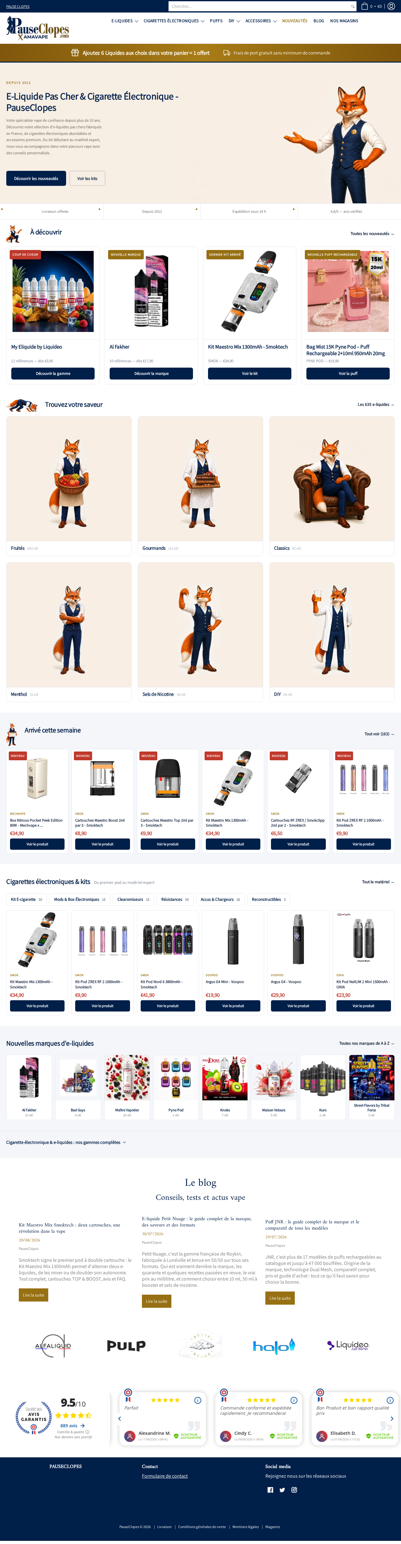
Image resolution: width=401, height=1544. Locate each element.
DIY (231, 20)
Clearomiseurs (133, 899)
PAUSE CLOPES (17, 6)
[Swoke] (126, 1345)
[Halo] (274, 1345)
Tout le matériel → (378, 881)
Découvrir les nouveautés (36, 178)
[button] (371, 6)
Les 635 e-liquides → (376, 404)
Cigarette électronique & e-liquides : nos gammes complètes (63, 1142)
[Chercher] (353, 6)
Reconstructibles (269, 899)
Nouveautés (295, 20)
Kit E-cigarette (26, 899)
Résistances (175, 899)
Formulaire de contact (165, 1476)
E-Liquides (122, 20)
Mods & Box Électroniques (80, 899)
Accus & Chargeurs (220, 899)
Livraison (164, 1526)
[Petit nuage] (200, 1346)
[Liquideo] (348, 1345)
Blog (319, 20)
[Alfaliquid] (52, 1345)
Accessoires (258, 20)
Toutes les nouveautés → (373, 233)
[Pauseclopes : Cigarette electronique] (37, 28)
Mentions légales (245, 1526)
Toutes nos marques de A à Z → (367, 1043)
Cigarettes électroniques (171, 20)
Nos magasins (344, 20)
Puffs (216, 20)
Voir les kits (87, 178)
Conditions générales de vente (202, 1526)
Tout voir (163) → (380, 733)
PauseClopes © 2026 (135, 1526)
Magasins (272, 1526)
